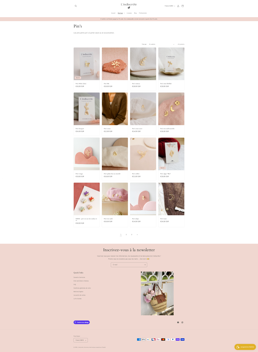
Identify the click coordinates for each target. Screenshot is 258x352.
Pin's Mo (106, 84)
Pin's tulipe (135, 219)
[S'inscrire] (145, 264)
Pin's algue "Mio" (165, 174)
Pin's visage (79, 174)
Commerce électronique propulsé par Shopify (95, 347)
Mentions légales (78, 291)
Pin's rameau (136, 84)
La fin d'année (77, 299)
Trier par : (144, 44)
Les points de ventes (79, 295)
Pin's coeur (107, 129)
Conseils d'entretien (79, 277)
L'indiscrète (81, 347)
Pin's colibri (135, 174)
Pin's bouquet (80, 129)
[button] (76, 6)
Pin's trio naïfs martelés (167, 129)
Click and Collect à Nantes (81, 281)
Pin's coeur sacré (137, 129)
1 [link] (120, 234)
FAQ (75, 284)
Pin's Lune (163, 219)
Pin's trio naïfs (108, 219)
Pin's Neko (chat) (81, 84)
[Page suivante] (137, 234)
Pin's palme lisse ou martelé (112, 174)
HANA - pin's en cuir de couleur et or (86, 219)
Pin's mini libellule (166, 84)
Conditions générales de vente (82, 288)
